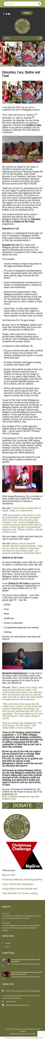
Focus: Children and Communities (17, 884)
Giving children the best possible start (20, 888)
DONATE (27, 13)
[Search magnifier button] (39, 3)
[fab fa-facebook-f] (3, 14)
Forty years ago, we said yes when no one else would (25, 960)
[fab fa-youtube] (8, 14)
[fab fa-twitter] (6, 14)
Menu (7, 38)
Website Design (15, 1034)
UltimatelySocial (36, 1038)
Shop (7, 947)
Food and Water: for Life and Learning (19, 893)
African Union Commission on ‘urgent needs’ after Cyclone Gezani (26, 973)
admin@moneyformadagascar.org (17, 1005)
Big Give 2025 (8, 875)
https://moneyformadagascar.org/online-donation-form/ (21, 797)
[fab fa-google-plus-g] (13, 1010)
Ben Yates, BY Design (28, 1034)
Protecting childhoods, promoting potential (22, 879)
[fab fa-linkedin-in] (17, 1010)
